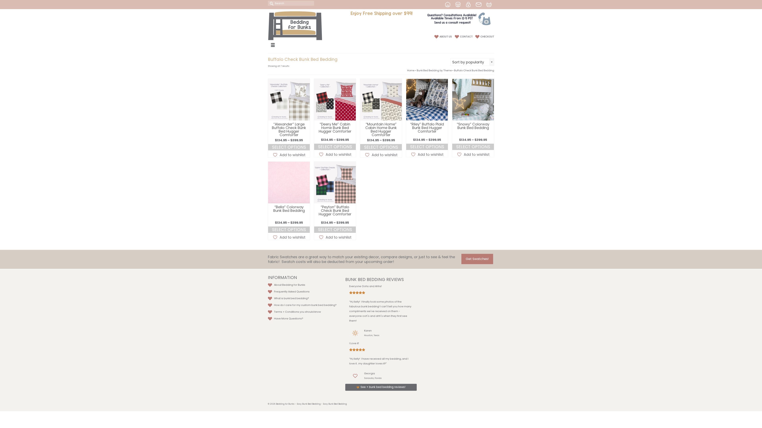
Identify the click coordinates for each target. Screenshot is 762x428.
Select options (289, 147)
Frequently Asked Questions (292, 291)
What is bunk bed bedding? (291, 298)
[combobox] (472, 62)
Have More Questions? (288, 318)
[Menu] (273, 45)
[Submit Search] (271, 3)
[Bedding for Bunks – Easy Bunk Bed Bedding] (303, 25)
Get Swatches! (477, 259)
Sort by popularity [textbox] (468, 62)
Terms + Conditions (286, 311)
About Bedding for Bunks (289, 285)
